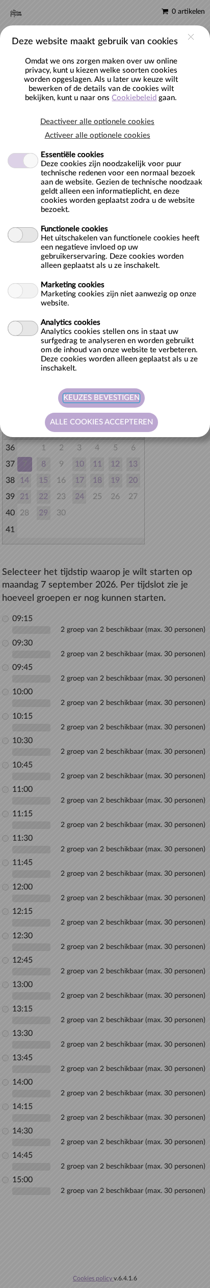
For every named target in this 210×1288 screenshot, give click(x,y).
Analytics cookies (70, 322)
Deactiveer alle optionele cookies (97, 122)
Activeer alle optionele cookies (97, 135)
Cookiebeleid (134, 98)
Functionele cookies (74, 229)
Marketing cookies (72, 285)
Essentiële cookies (72, 155)
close (191, 36)
